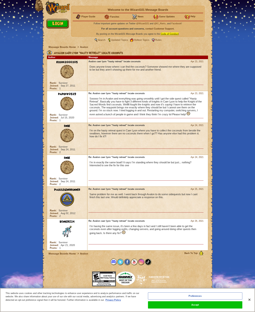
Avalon (84, 47)
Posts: (54, 88)
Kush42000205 (67, 62)
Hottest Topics (141, 39)
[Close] (249, 300)
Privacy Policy (113, 300)
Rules (158, 39)
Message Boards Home (62, 47)
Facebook (176, 23)
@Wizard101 (142, 23)
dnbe (67, 126)
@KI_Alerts (160, 23)
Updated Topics (119, 39)
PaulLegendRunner (67, 190)
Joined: (55, 85)
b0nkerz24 (67, 222)
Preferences (195, 296)
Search (101, 39)
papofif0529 (67, 94)
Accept (195, 305)
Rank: (53, 82)
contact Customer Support (159, 28)
